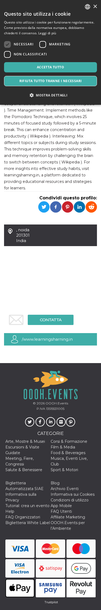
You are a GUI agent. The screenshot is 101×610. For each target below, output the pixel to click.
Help (9, 511)
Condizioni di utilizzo (70, 500)
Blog (55, 483)
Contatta (50, 319)
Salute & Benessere (23, 469)
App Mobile (61, 505)
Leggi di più (47, 33)
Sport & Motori (64, 469)
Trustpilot (51, 602)
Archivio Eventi (65, 488)
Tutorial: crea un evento (27, 505)
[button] (50, 95)
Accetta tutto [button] (50, 67)
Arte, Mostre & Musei (25, 441)
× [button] (95, 7)
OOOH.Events (56, 403)
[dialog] (50, 52)
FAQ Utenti (61, 511)
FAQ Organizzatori (22, 517)
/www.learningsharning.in (47, 339)
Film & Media (63, 447)
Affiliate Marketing (68, 517)
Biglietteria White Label (27, 522)
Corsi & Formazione (69, 441)
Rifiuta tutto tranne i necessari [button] (50, 81)
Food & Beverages (68, 452)
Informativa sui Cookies (73, 494)
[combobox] (87, 6)
